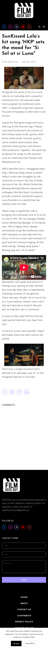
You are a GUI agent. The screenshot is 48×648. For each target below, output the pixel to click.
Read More (30, 643)
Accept (16, 643)
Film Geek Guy (10, 62)
